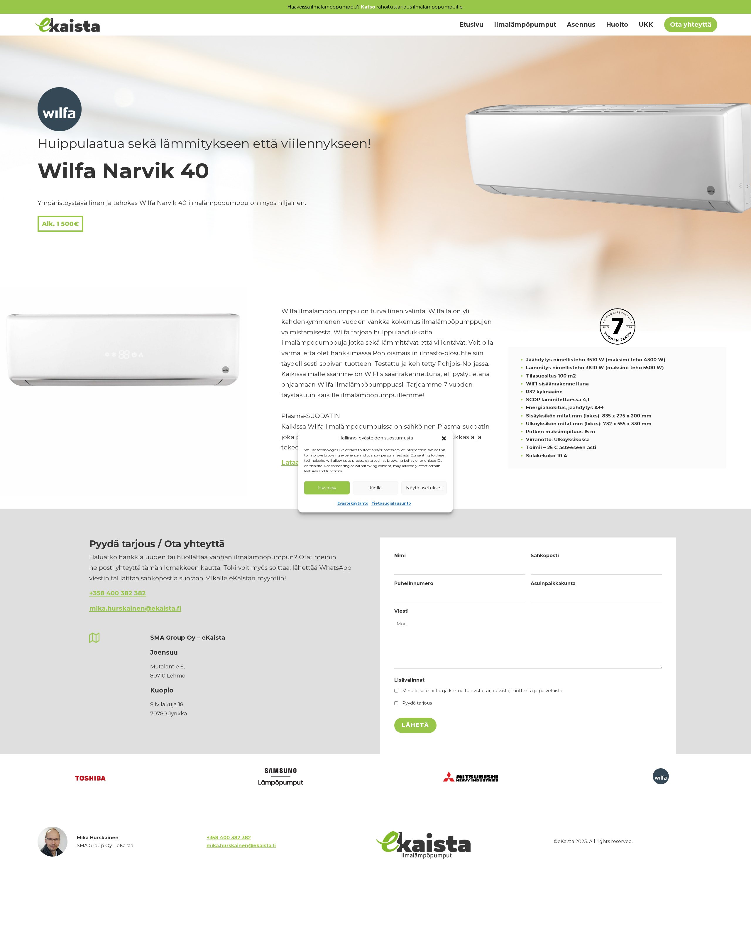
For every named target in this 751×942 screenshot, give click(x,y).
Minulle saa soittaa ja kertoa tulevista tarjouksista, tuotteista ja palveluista (482, 690)
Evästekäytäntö (352, 503)
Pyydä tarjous (417, 703)
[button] (444, 438)
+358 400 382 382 (117, 593)
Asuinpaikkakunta (553, 583)
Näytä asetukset (424, 488)
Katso (368, 7)
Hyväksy (327, 488)
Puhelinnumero (413, 583)
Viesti (401, 611)
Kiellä (376, 488)
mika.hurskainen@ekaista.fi (135, 608)
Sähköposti (545, 555)
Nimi (400, 555)
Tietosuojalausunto (391, 503)
